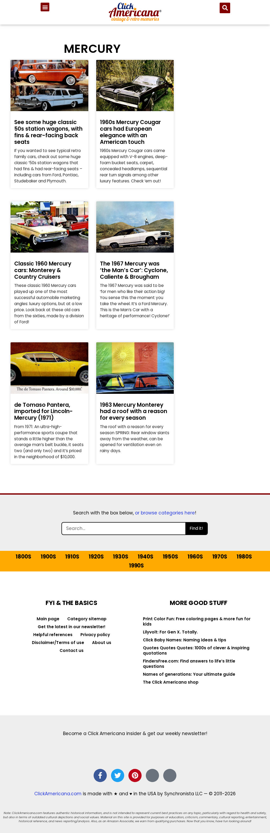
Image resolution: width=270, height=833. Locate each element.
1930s (120, 556)
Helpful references (53, 634)
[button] (45, 7)
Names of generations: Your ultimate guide (189, 674)
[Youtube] (169, 775)
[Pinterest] (135, 775)
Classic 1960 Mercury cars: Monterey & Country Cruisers (42, 270)
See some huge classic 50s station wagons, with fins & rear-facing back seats (48, 131)
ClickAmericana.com (57, 794)
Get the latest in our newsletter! (71, 627)
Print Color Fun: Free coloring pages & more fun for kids (196, 621)
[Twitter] (117, 775)
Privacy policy (95, 634)
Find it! (196, 528)
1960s (195, 556)
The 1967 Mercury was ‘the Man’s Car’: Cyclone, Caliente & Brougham (134, 270)
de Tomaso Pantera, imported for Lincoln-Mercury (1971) (43, 411)
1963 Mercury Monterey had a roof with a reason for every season (133, 411)
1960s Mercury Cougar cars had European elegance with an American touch (130, 131)
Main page (48, 619)
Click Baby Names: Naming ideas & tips (184, 640)
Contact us (72, 650)
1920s (96, 556)
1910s (72, 556)
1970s (219, 556)
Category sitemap (87, 619)
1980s (244, 556)
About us (101, 642)
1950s (170, 556)
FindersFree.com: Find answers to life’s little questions (189, 663)
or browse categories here (165, 513)
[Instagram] (152, 775)
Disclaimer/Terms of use (58, 642)
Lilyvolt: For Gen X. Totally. (170, 632)
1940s (145, 556)
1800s (23, 556)
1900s (48, 556)
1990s (136, 565)
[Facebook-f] (100, 775)
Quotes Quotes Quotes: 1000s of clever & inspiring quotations (196, 650)
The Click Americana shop (171, 682)
